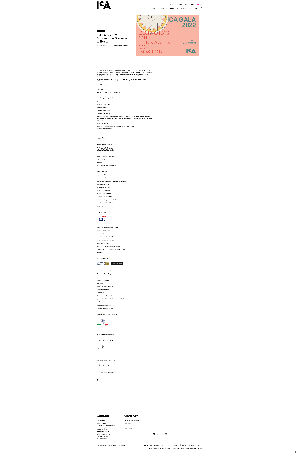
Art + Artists (181, 8)
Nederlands (180, 448)
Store (192, 4)
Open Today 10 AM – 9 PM (178, 4)
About (146, 445)
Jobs (198, 445)
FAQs (168, 445)
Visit (154, 8)
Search (201, 8)
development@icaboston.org (106, 128)
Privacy (184, 445)
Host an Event (154, 445)
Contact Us (191, 445)
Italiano (187, 448)
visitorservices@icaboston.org (106, 426)
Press (163, 445)
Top (297, 452)
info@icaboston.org (103, 431)
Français (167, 448)
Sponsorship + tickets (120, 45)
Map (98, 439)
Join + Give (193, 8)
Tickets (199, 4)
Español (162, 448)
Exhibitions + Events (166, 8)
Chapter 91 (175, 445)
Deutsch (173, 448)
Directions (103, 439)
